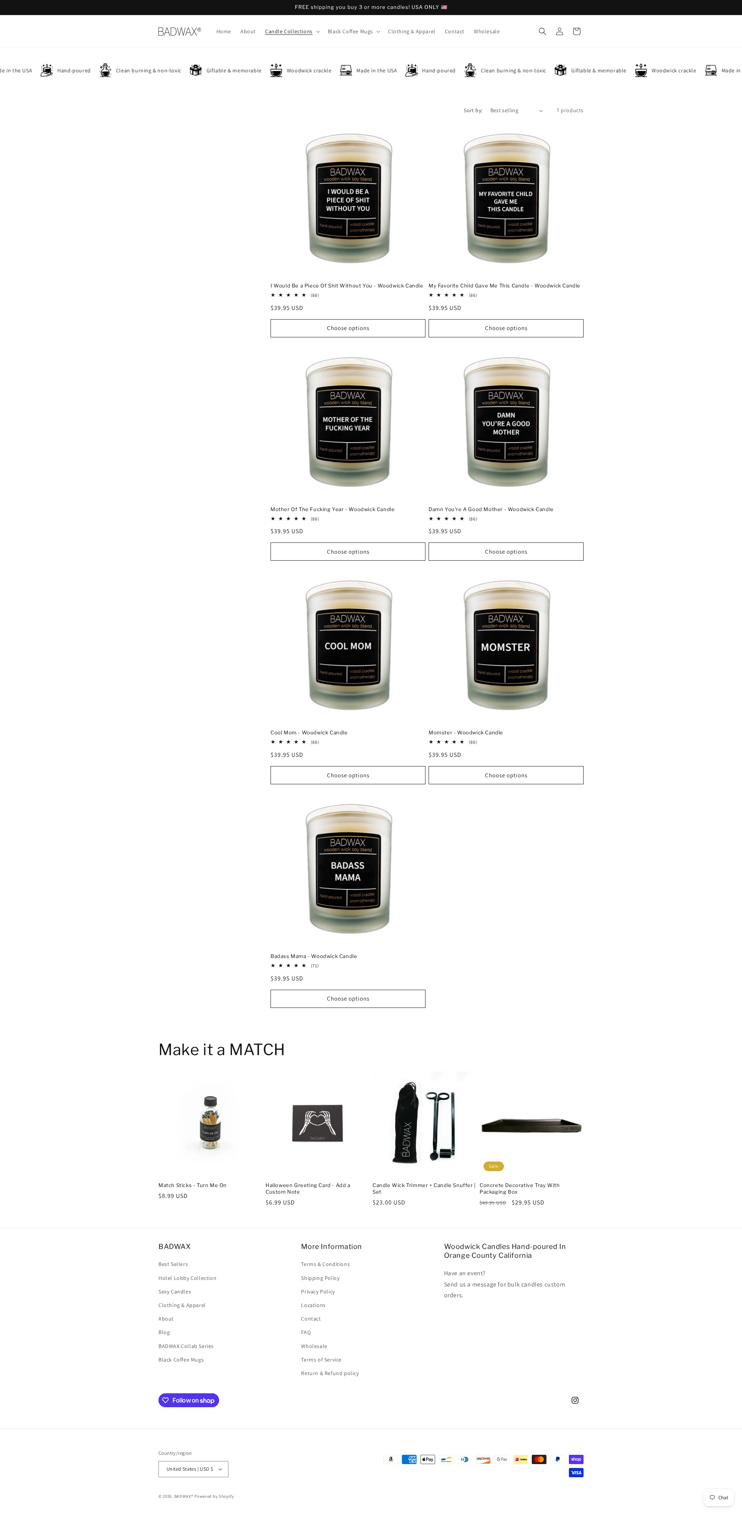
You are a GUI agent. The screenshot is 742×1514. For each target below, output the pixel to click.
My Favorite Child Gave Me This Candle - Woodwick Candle (504, 285)
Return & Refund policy (330, 1373)
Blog (164, 1332)
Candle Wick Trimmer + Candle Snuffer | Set (424, 1188)
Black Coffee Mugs (181, 1359)
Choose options (348, 328)
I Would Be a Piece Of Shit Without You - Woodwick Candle (347, 285)
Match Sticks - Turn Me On (192, 1185)
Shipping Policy (320, 1277)
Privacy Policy (318, 1291)
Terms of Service (321, 1359)
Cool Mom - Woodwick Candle (309, 732)
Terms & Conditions (325, 1264)
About (166, 1318)
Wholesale (314, 1346)
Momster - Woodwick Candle (466, 732)
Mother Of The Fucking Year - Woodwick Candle (333, 509)
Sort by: (473, 110)
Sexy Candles (174, 1291)
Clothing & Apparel (182, 1305)
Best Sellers (173, 1264)
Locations (313, 1305)
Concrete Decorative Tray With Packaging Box (520, 1188)
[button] (291, 31)
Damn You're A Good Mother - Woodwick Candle (491, 509)
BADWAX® (184, 1496)
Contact (311, 1318)
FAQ (306, 1332)
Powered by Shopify (214, 1496)
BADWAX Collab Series (186, 1346)
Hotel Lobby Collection (187, 1277)
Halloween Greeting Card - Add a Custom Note (308, 1188)
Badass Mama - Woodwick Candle (314, 956)
